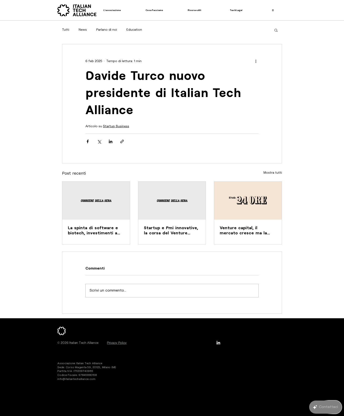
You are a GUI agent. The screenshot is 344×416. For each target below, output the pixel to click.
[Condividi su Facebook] (87, 141)
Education (134, 29)
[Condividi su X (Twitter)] (99, 141)
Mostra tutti (272, 172)
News (83, 29)
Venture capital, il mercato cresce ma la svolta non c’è (243, 231)
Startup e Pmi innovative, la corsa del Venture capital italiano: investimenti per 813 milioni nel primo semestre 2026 (171, 231)
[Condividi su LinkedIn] (110, 141)
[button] (276, 30)
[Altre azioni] (256, 61)
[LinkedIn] (218, 342)
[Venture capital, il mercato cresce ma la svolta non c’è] (248, 201)
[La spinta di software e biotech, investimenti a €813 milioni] (96, 201)
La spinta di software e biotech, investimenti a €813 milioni (93, 231)
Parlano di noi (106, 29)
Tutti (65, 29)
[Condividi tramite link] (122, 141)
